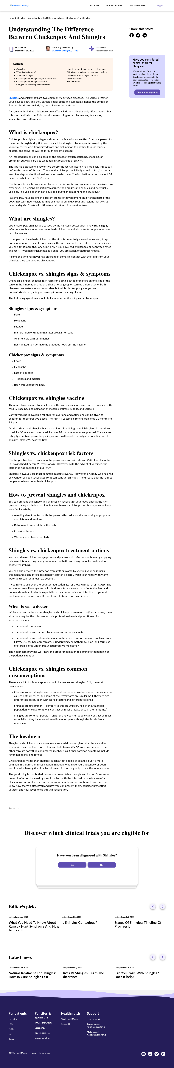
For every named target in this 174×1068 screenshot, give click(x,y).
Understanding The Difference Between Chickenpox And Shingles (58, 18)
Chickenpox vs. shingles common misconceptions (82, 77)
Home (11, 18)
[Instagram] (143, 1055)
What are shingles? (25, 75)
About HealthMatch (69, 1019)
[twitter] (138, 37)
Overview (21, 69)
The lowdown (73, 82)
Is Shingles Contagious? (79, 922)
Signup (11, 1039)
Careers (64, 1024)
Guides (11, 1029)
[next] (162, 906)
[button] (160, 5)
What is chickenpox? (26, 72)
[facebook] (131, 37)
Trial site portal (41, 1033)
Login (11, 1034)
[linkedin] (144, 37)
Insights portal (41, 1038)
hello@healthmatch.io (96, 1027)
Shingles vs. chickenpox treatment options (87, 72)
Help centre (92, 1019)
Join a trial (13, 1019)
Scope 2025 (40, 1028)
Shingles (21, 18)
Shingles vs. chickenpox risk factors (33, 85)
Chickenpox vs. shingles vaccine (31, 82)
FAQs (11, 1024)
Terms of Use (44, 1053)
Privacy (33, 1053)
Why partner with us (43, 1023)
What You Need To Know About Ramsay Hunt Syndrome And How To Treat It (34, 926)
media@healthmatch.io (96, 1035)
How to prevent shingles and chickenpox (86, 69)
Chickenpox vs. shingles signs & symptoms (36, 79)
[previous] (153, 906)
